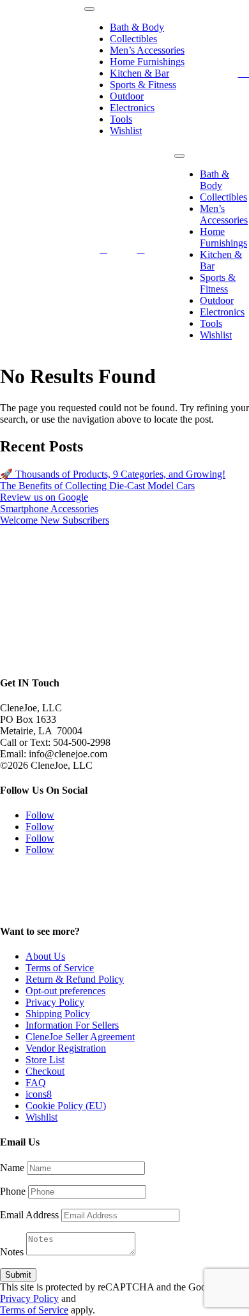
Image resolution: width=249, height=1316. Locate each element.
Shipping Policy (58, 1013)
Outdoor (127, 96)
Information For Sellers (72, 1025)
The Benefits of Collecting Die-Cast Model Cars (97, 485)
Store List (45, 1059)
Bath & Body (137, 27)
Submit (18, 1275)
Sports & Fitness (143, 84)
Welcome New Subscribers (54, 520)
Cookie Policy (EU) (66, 1105)
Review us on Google (44, 497)
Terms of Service (60, 967)
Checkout (45, 1071)
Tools (121, 119)
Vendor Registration (66, 1048)
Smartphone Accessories (49, 508)
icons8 (39, 1094)
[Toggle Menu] (89, 9)
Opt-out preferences (65, 990)
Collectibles (133, 38)
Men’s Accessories (147, 50)
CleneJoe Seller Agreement (80, 1036)
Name (12, 1167)
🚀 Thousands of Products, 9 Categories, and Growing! (112, 474)
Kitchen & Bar (139, 73)
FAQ (36, 1082)
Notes (12, 1251)
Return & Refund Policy (75, 979)
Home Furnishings (147, 61)
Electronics (132, 107)
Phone (13, 1191)
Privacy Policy (55, 1002)
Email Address (29, 1214)
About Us (45, 956)
